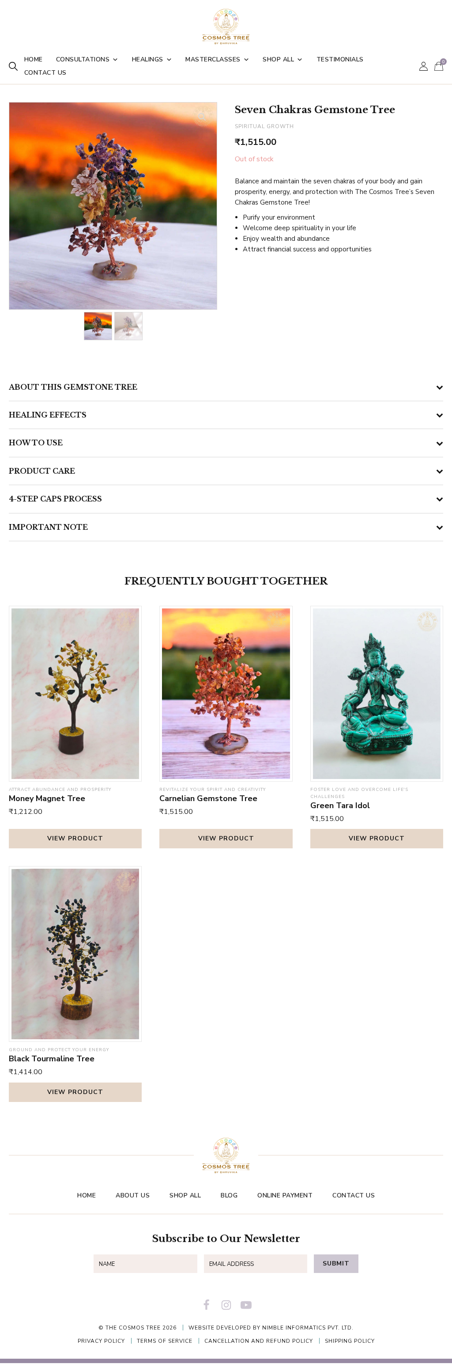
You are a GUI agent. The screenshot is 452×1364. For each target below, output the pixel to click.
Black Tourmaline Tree (51, 1058)
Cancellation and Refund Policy (258, 1341)
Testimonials (340, 59)
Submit (336, 1263)
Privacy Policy (101, 1341)
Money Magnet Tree (47, 798)
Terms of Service (164, 1341)
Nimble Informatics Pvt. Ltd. (308, 1327)
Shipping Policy (350, 1341)
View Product (75, 838)
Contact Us (45, 72)
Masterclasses (213, 59)
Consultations (83, 59)
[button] (202, 117)
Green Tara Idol (340, 805)
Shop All (278, 59)
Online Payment (285, 1195)
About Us (133, 1195)
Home (33, 59)
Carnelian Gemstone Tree (208, 798)
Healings (147, 59)
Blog (229, 1195)
